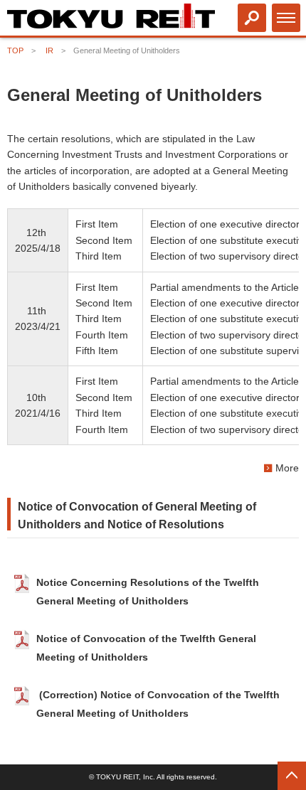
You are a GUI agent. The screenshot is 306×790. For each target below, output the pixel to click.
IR (49, 50)
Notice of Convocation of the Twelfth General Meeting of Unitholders (146, 648)
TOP (15, 50)
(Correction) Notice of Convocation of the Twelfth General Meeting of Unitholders (158, 705)
